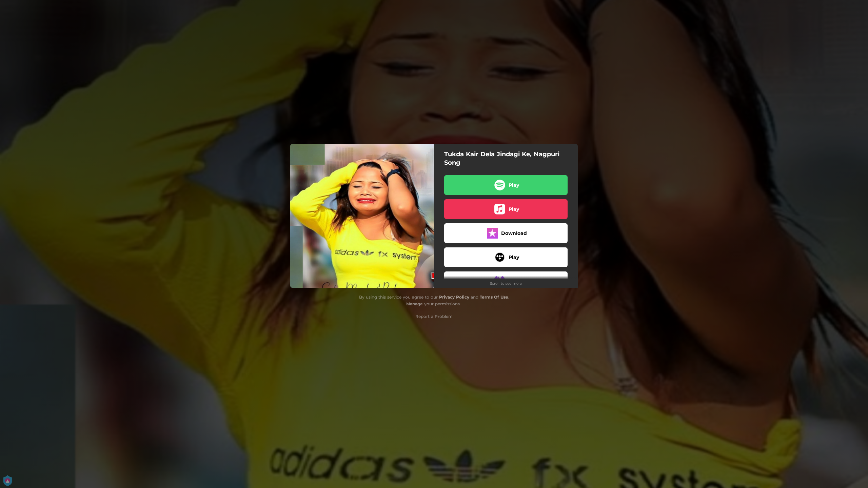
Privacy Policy (454, 297)
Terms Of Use (494, 297)
